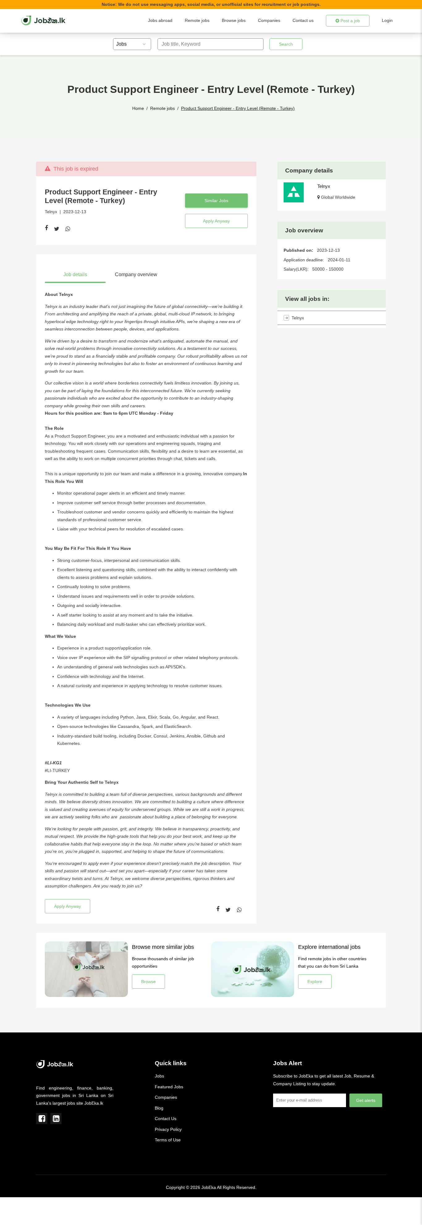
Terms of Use (168, 1139)
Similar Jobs (216, 200)
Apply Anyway (216, 220)
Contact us (303, 20)
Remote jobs (197, 20)
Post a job (349, 20)
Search (286, 44)
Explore (314, 981)
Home (138, 108)
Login (387, 20)
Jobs (159, 1075)
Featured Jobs (169, 1086)
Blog (159, 1108)
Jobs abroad (160, 20)
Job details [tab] (75, 274)
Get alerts (365, 1100)
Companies (269, 20)
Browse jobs (234, 20)
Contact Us (165, 1118)
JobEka (208, 1187)
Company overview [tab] (136, 274)
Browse (148, 981)
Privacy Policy (168, 1129)
